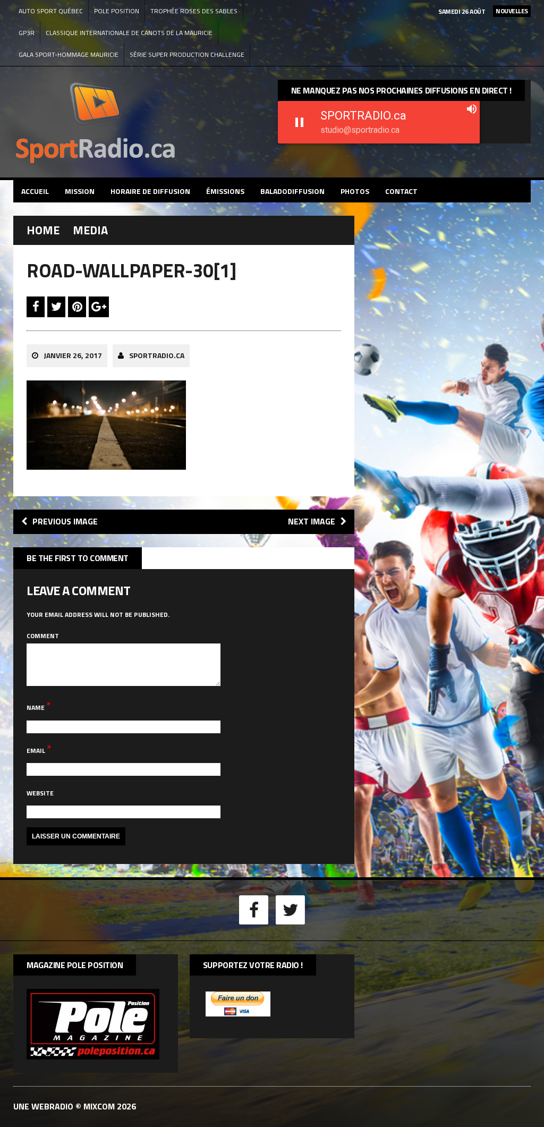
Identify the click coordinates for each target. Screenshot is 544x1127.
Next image (311, 521)
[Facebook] (254, 909)
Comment (43, 636)
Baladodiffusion (292, 191)
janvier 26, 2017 (73, 355)
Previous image (65, 521)
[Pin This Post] (78, 307)
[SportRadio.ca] (139, 122)
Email (37, 750)
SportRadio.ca (156, 355)
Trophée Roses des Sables (193, 11)
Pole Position (116, 11)
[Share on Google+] (99, 307)
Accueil (35, 191)
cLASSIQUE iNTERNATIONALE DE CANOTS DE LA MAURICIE (129, 33)
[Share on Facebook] (37, 307)
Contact (401, 191)
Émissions (225, 191)
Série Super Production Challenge (187, 54)
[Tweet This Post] (57, 307)
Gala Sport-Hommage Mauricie (68, 54)
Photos (355, 191)
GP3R (27, 33)
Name (36, 707)
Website (40, 793)
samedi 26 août (461, 11)
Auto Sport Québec (51, 11)
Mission (80, 191)
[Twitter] (291, 909)
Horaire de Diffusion (150, 191)
